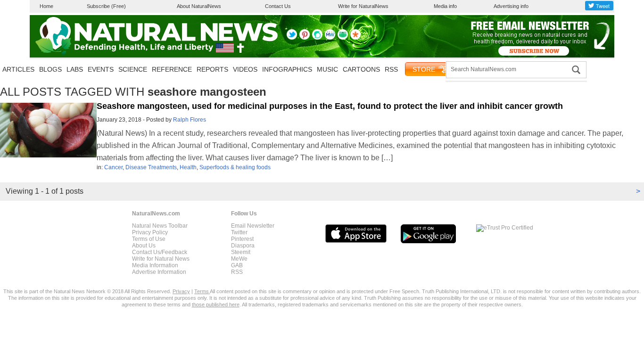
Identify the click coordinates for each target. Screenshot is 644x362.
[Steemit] (317, 37)
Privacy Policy (150, 232)
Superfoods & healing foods (235, 167)
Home (46, 6)
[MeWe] (330, 37)
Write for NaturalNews (363, 6)
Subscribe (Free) (106, 6)
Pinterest (242, 239)
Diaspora (243, 245)
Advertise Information (159, 272)
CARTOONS (361, 69)
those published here (215, 304)
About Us (144, 245)
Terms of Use (148, 239)
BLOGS (50, 69)
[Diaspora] (355, 37)
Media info (445, 6)
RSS (391, 69)
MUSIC (327, 69)
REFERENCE (172, 69)
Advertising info (511, 6)
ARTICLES (18, 69)
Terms (202, 291)
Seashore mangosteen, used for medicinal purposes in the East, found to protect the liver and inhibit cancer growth (330, 106)
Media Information (155, 265)
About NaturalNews (199, 6)
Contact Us (278, 6)
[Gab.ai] (343, 37)
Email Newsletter (252, 225)
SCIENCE (132, 69)
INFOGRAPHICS (287, 69)
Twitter (239, 232)
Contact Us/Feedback (159, 252)
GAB (237, 265)
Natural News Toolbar (160, 225)
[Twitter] (292, 37)
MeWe (239, 258)
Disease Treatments (151, 167)
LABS (74, 69)
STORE (424, 69)
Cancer (113, 167)
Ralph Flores (189, 119)
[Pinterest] (304, 37)
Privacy (181, 291)
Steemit (240, 252)
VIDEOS (245, 69)
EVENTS (101, 69)
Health (188, 167)
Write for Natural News (161, 258)
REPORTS (212, 69)
